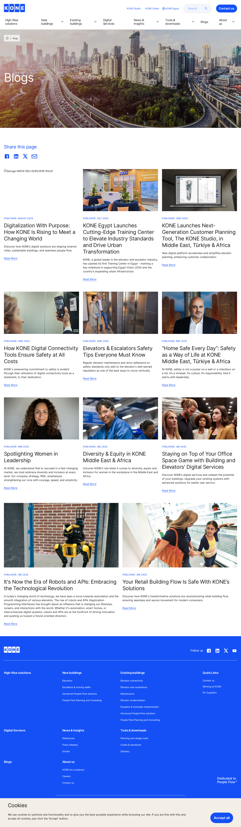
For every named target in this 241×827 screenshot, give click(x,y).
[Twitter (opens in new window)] (226, 650)
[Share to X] (25, 156)
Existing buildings (132, 672)
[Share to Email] (34, 156)
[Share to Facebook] (7, 156)
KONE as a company (73, 769)
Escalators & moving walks (76, 687)
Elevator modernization (132, 700)
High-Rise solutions (17, 672)
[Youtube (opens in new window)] (234, 650)
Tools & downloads (133, 730)
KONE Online (152, 8)
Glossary (125, 751)
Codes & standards (130, 744)
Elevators (67, 680)
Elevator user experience (133, 687)
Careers (66, 776)
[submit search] (206, 8)
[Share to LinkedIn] (16, 156)
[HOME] (7, 38)
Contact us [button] (226, 8)
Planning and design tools (134, 738)
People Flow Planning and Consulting (82, 700)
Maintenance (127, 693)
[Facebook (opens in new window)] (208, 650)
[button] (20, 22)
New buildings (72, 672)
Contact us (68, 782)
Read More (10, 258)
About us (68, 761)
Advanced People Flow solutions (79, 693)
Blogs (8, 761)
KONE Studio (134, 8)
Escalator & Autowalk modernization (139, 706)
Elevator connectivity (131, 680)
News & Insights (73, 730)
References (68, 738)
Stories (66, 751)
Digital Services (14, 730)
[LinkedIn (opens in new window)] (217, 650)
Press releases (70, 744)
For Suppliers (210, 692)
